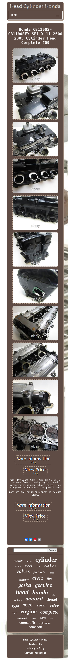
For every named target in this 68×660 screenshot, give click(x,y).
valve (54, 605)
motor (33, 618)
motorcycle (22, 618)
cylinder (46, 559)
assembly (24, 579)
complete (49, 612)
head (22, 592)
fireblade (39, 572)
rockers (17, 600)
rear (38, 566)
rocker (28, 565)
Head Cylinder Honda (35, 640)
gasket (24, 585)
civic (37, 578)
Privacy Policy (35, 648)
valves (23, 571)
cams (43, 617)
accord (34, 599)
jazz (51, 618)
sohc (53, 595)
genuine (43, 585)
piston (50, 566)
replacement (45, 623)
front (18, 566)
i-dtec (51, 572)
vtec (14, 613)
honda (40, 592)
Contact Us (35, 644)
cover (41, 605)
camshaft (35, 627)
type (15, 606)
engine (28, 611)
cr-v (29, 561)
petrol (28, 604)
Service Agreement (35, 653)
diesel (51, 599)
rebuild (19, 561)
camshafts (27, 622)
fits (49, 579)
